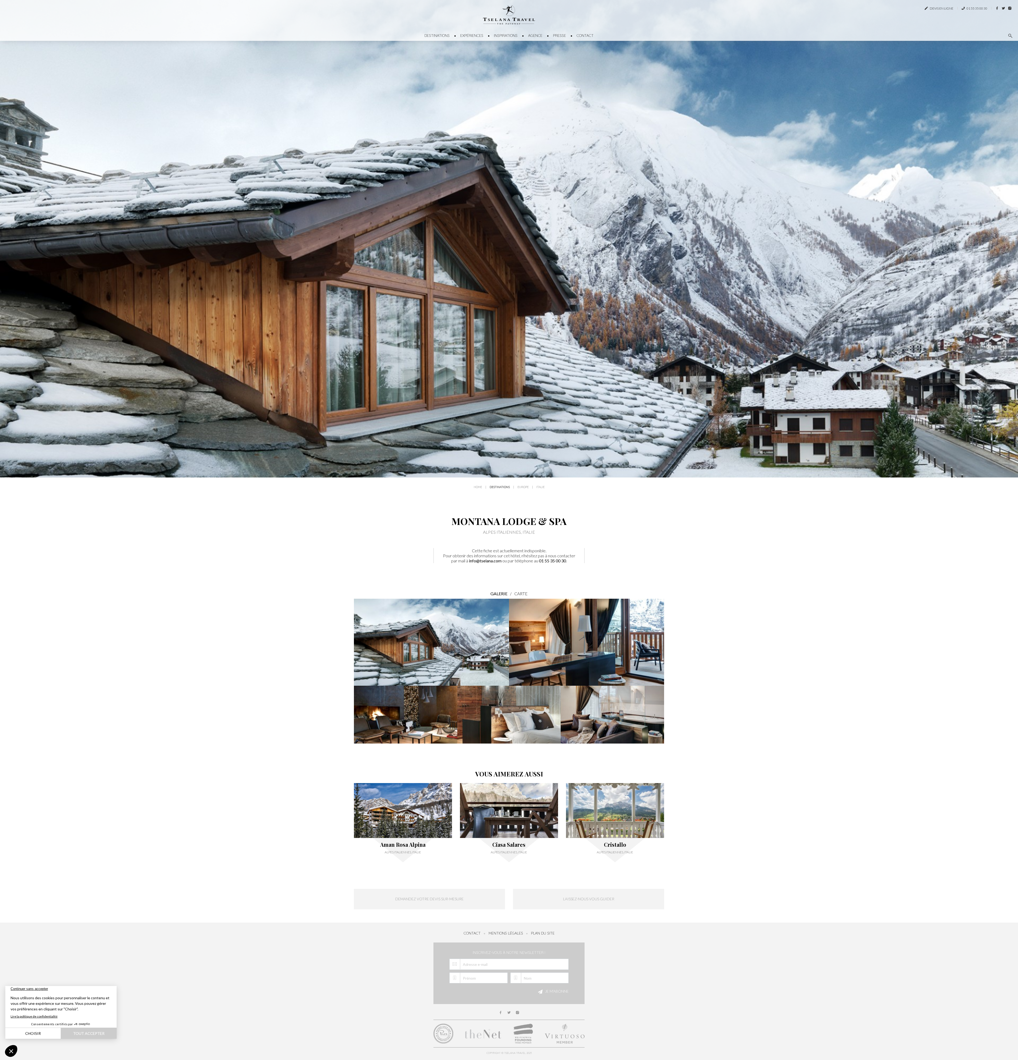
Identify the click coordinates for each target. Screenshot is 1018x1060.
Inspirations (505, 35)
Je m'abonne (556, 991)
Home (478, 487)
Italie (540, 487)
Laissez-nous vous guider (588, 899)
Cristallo (615, 844)
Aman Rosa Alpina (402, 844)
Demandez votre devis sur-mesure (429, 899)
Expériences (471, 35)
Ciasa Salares (508, 844)
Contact (585, 35)
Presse (559, 35)
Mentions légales (506, 933)
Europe (523, 487)
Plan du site (543, 933)
